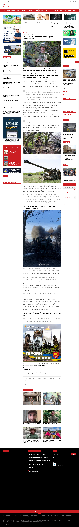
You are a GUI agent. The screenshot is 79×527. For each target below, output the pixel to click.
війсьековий (44, 378)
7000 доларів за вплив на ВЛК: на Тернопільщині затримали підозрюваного (69, 179)
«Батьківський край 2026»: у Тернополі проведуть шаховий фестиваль (10, 101)
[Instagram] (6, 1)
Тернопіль (13, 10)
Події (52, 10)
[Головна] (4, 10)
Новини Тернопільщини (68, 116)
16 (74, 194)
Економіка (36, 10)
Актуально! (25, 32)
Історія (61, 10)
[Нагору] (39, 513)
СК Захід (25, 380)
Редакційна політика (57, 511)
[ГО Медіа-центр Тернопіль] (64, 464)
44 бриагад (25, 378)
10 (63, 194)
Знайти (73, 454)
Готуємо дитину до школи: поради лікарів (11, 61)
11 (65, 194)
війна (39, 378)
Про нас (19, 511)
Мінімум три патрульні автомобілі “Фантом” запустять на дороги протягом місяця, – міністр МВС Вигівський (11, 112)
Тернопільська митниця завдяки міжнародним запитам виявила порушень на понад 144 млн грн (11, 95)
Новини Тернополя (67, 114)
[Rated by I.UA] (64, 458)
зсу (47, 378)
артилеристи (35, 378)
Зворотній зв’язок (26, 511)
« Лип (64, 204)
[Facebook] (4, 1)
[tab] (6, 147)
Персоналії (56, 10)
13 (69, 194)
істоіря (30, 378)
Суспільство (41, 10)
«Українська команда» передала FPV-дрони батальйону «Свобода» (11, 83)
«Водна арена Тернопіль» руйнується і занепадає (10, 66)
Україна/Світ (24, 10)
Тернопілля (19, 10)
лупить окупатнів (52, 378)
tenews (28, 384)
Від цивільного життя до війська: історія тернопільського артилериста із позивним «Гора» (31, 441)
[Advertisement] (14, 461)
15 (72, 194)
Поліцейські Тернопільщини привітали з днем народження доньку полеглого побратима (11, 89)
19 (67, 197)
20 (69, 197)
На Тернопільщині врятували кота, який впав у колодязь (56, 25)
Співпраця (34, 511)
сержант (58, 378)
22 (72, 197)
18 (65, 197)
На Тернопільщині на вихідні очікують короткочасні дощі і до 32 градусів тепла (11, 106)
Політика (30, 10)
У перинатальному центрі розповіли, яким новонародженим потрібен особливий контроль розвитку (11, 77)
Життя (69, 10)
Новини (8, 10)
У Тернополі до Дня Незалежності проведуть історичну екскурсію (12, 71)
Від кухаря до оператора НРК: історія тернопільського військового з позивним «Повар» (31, 407)
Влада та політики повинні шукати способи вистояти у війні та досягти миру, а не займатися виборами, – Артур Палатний (69, 82)
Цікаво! (73, 10)
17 (63, 197)
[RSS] (8, 1)
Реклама (39, 511)
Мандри (65, 10)
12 (67, 194)
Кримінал (47, 10)
